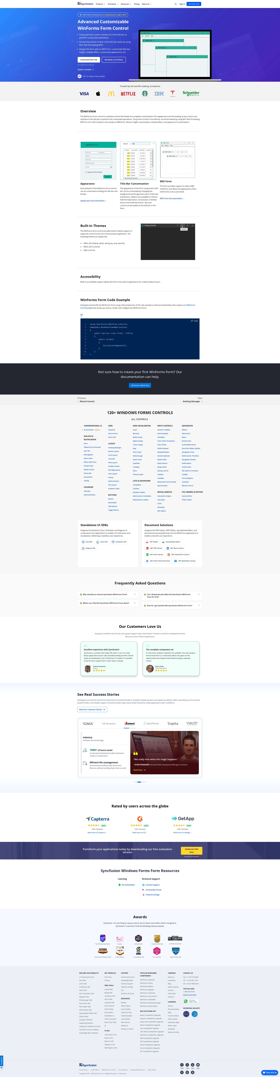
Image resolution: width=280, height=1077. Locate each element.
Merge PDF (108, 993)
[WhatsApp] (191, 1000)
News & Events (173, 987)
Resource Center (127, 1029)
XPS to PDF (108, 999)
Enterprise (112, 4)
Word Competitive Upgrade (150, 1045)
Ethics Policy (152, 1070)
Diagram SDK (84, 997)
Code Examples (126, 1016)
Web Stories (125, 1022)
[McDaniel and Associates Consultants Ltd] (109, 723)
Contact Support (127, 984)
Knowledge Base (127, 980)
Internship (172, 993)
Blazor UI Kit (109, 1041)
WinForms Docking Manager (150, 1003)
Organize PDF (109, 1003)
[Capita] (172, 723)
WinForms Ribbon (146, 986)
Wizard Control (87, 401)
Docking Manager (191, 401)
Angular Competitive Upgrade (151, 1018)
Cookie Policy (95, 1070)
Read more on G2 (139, 832)
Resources (125, 4)
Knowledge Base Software (88, 1033)
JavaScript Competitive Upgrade (151, 1022)
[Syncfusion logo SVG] (86, 3)
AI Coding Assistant (109, 15)
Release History (173, 1032)
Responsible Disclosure (138, 1070)
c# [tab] (81, 314)
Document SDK (84, 1003)
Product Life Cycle (127, 993)
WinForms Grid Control (148, 996)
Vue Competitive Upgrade (149, 1028)
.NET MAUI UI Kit (111, 1035)
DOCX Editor (109, 1009)
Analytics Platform (86, 1020)
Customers (172, 980)
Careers (171, 990)
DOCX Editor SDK (85, 1010)
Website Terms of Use (109, 1070)
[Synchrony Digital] (151, 723)
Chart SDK (83, 984)
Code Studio (83, 1016)
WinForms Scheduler (147, 993)
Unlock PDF (109, 989)
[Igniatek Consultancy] (88, 723)
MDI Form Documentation (171, 198)
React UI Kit (109, 1038)
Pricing (136, 4)
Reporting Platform (86, 1023)
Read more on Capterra (97, 832)
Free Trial (108, 977)
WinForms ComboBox (148, 999)
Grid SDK (82, 980)
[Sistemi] (130, 723)
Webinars (124, 1026)
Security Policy (123, 1070)
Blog (169, 984)
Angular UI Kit (110, 1044)
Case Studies (125, 1009)
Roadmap (171, 1029)
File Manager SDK (85, 1000)
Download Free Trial (191, 850)
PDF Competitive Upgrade (149, 1041)
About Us (145, 4)
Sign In (182, 4)
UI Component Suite (86, 977)
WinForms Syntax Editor (149, 1006)
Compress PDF (110, 996)
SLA (122, 990)
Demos (170, 1006)
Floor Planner (109, 1006)
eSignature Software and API (89, 1026)
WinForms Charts (146, 983)
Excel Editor (109, 1012)
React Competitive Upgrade (150, 1025)
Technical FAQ (126, 1012)
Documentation (173, 1009)
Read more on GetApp (181, 832)
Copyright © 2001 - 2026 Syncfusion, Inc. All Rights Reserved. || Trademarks (102, 1073)
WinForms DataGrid (147, 980)
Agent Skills (122, 15)
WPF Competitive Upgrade (149, 1038)
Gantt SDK (83, 990)
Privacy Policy (83, 1070)
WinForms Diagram (147, 990)
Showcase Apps (173, 1022)
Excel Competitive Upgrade (150, 1048)
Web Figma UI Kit (111, 1048)
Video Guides (173, 1019)
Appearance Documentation (92, 201)
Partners (171, 997)
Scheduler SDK (84, 987)
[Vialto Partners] (192, 723)
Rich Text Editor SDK (86, 993)
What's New (172, 1026)
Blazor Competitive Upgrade (150, 1015)
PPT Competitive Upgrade (149, 1051)
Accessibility (125, 1019)
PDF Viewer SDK (85, 1007)
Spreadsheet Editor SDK (88, 1013)
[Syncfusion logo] (88, 1065)
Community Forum (128, 977)
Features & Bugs (127, 987)
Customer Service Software (89, 1030)
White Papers (126, 1006)
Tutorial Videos (173, 1016)
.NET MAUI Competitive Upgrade (152, 1032)
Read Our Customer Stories (90, 709)
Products (99, 4)
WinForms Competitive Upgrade (151, 1035)
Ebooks (123, 1003)
